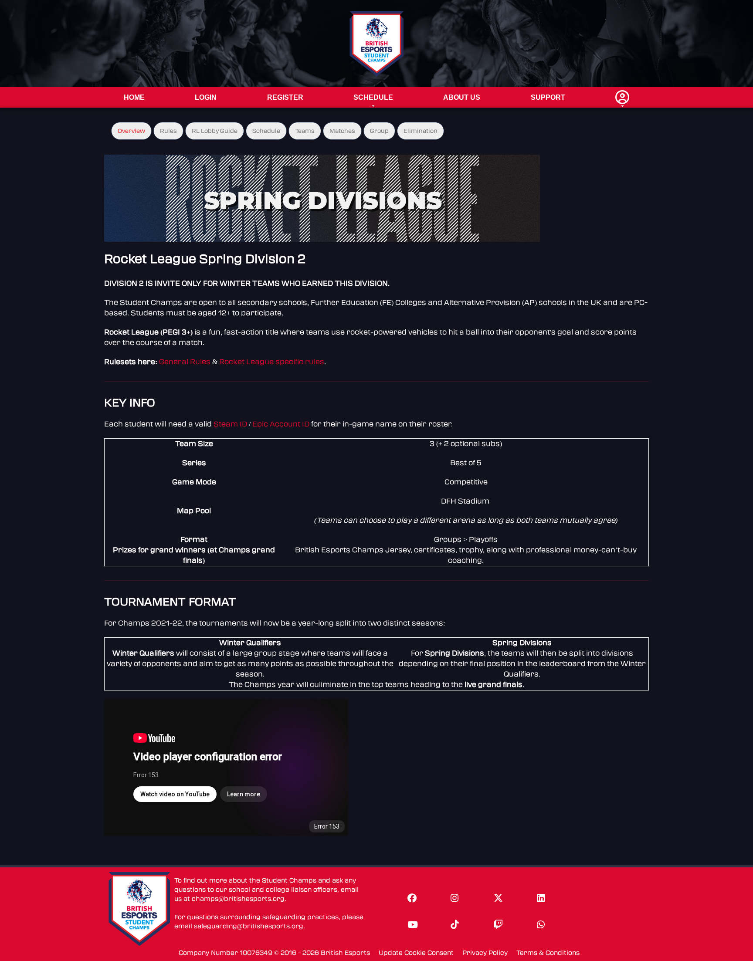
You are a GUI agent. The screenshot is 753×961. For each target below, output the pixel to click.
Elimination (421, 131)
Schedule (373, 97)
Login (206, 97)
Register (285, 97)
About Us (461, 97)
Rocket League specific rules (271, 362)
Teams (305, 131)
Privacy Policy (485, 953)
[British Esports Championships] (376, 43)
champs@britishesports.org (238, 899)
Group (379, 131)
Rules (168, 131)
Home (134, 97)
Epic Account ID (280, 424)
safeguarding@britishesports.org (248, 926)
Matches (342, 131)
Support (548, 97)
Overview (131, 131)
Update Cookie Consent (416, 953)
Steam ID (230, 424)
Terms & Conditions (548, 953)
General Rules (184, 362)
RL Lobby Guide (214, 131)
